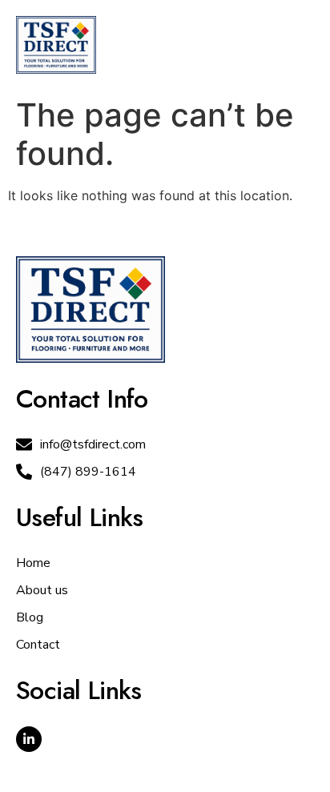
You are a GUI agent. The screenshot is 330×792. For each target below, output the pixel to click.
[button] (295, 45)
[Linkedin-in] (29, 739)
